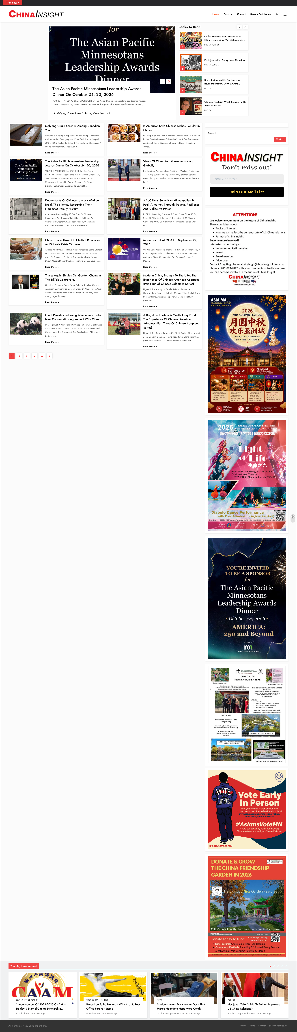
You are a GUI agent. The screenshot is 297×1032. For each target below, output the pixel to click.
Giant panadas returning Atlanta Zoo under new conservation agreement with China (73, 317)
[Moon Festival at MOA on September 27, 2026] (124, 249)
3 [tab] (167, 29)
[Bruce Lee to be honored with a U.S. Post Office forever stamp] (113, 988)
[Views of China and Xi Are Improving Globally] (112, 59)
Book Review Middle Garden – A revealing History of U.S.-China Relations (222, 40)
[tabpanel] (112, 69)
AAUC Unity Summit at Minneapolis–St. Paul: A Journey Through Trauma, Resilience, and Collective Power (171, 204)
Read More (51, 152)
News (159, 1000)
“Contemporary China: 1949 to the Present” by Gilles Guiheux (223, 103)
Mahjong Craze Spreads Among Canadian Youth (83, 107)
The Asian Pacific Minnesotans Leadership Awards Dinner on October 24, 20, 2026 (72, 163)
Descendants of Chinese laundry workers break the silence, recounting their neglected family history (72, 204)
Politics (215, 88)
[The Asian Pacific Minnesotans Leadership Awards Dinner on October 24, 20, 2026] (26, 170)
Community (21, 1000)
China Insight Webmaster (172, 1013)
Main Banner (101, 1000)
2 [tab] (162, 29)
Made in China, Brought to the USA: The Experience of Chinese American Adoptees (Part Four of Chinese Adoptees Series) (171, 279)
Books (207, 44)
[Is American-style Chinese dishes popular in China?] (124, 133)
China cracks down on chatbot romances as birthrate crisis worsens (72, 242)
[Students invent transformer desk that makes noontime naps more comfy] (184, 988)
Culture (90, 1000)
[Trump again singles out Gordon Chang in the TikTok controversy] (26, 282)
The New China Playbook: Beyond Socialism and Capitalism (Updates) (223, 81)
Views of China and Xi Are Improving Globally (94, 89)
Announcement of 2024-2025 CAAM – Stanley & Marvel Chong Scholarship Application (41, 1008)
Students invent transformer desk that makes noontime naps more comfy (181, 1006)
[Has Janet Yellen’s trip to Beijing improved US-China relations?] (255, 988)
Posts (226, 14)
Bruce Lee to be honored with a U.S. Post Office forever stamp (113, 1006)
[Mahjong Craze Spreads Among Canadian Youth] (26, 135)
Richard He (94, 1013)
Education (33, 1000)
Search (212, 133)
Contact (241, 14)
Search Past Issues (260, 14)
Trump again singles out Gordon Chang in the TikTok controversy (73, 277)
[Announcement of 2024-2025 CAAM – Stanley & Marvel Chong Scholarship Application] (43, 988)
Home (215, 14)
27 (42, 356)
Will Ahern (23, 1013)
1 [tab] (158, 29)
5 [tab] (286, 966)
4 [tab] (172, 29)
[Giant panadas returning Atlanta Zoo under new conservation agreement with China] (26, 324)
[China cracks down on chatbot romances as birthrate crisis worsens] (26, 249)
